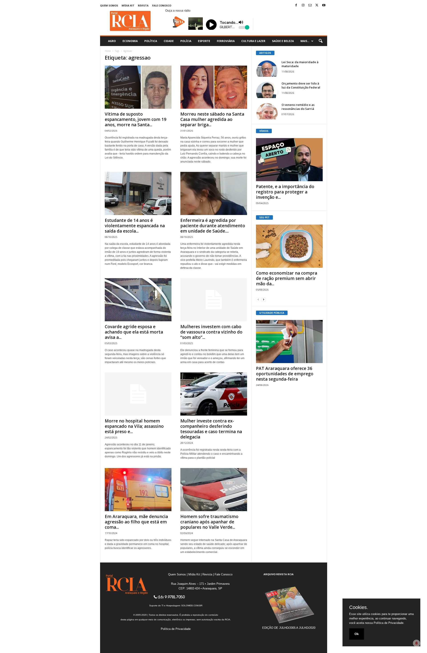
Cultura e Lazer (253, 41)
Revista (143, 5)
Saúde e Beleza (283, 41)
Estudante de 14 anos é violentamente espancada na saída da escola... (135, 225)
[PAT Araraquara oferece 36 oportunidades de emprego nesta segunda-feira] (289, 341)
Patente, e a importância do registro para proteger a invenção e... (285, 192)
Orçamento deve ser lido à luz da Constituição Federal (301, 85)
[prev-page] (258, 299)
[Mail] (310, 5)
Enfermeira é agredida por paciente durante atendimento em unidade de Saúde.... (212, 225)
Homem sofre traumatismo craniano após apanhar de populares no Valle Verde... (209, 522)
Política (150, 41)
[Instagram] (303, 5)
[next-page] (263, 299)
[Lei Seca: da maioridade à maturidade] (267, 68)
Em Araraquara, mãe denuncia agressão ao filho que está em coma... (136, 522)
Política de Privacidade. (389, 623)
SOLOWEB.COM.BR (191, 605)
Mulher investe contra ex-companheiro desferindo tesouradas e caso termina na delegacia (211, 429)
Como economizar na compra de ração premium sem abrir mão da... (286, 278)
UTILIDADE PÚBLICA (271, 312)
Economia (130, 41)
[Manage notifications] (416, 643)
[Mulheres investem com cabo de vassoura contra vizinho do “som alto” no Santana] (213, 299)
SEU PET (264, 217)
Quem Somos (109, 5)
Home (108, 50)
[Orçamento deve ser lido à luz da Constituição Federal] (267, 89)
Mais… (304, 41)
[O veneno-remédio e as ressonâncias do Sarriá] (267, 111)
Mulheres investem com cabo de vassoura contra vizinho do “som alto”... (211, 332)
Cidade (169, 41)
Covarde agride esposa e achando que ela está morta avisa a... (134, 332)
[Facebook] (296, 5)
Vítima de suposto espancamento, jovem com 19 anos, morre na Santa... (135, 119)
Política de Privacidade (176, 629)
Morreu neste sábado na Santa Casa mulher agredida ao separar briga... (212, 119)
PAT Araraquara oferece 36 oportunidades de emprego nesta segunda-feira (284, 374)
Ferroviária (226, 41)
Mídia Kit (128, 5)
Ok (356, 634)
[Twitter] (317, 5)
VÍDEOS (263, 131)
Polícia (185, 41)
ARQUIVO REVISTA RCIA (279, 574)
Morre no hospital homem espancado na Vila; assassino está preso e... (134, 426)
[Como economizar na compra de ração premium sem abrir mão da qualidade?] (289, 246)
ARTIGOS (265, 52)
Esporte (204, 41)
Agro (112, 41)
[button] (320, 41)
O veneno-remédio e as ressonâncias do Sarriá (298, 107)
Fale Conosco (161, 5)
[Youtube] (323, 5)
